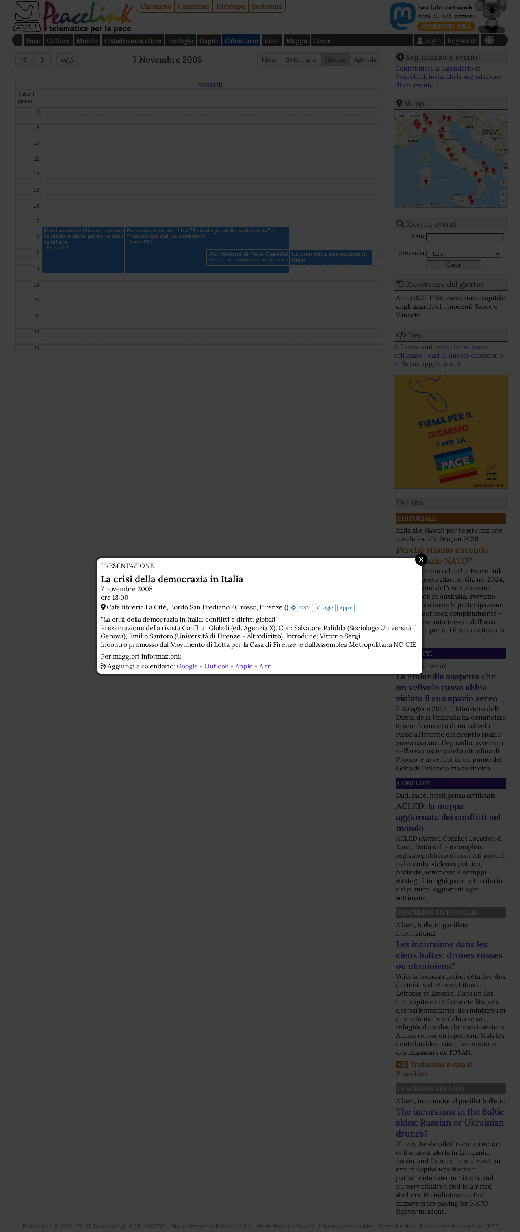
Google (325, 608)
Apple (346, 608)
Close (421, 559)
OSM (305, 608)
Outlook (216, 666)
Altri (265, 666)
